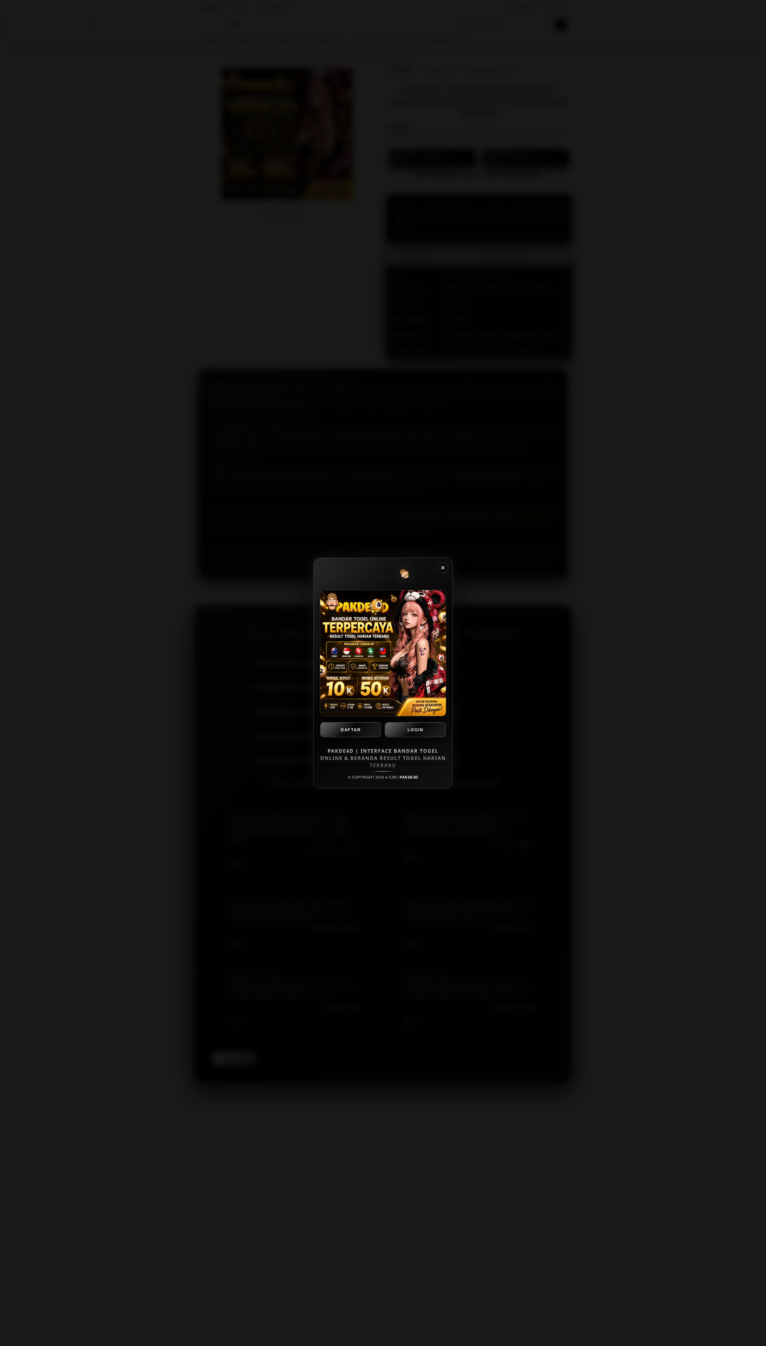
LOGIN (415, 729)
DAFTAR (351, 729)
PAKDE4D (409, 777)
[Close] (442, 567)
